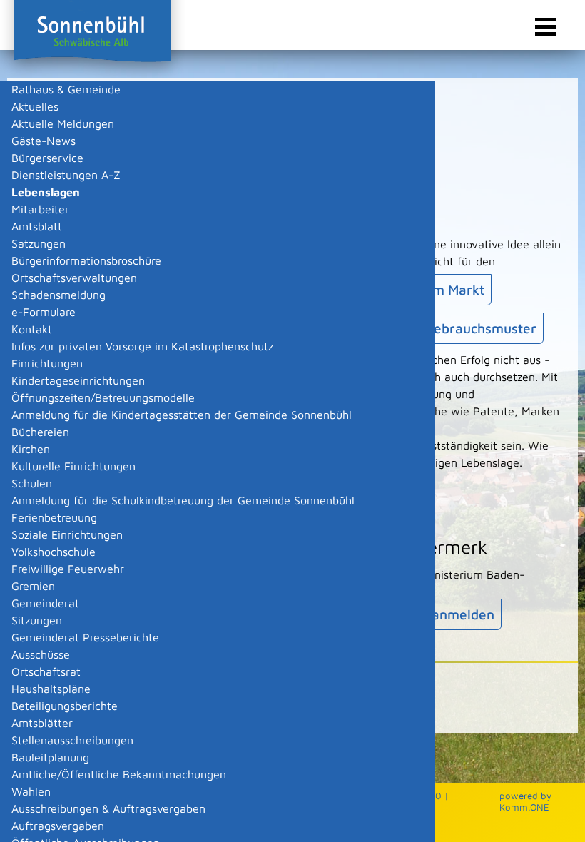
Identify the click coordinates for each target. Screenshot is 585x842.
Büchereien (40, 431)
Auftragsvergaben (57, 825)
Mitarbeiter (40, 209)
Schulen (31, 483)
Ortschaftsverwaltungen (74, 277)
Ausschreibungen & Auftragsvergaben (108, 808)
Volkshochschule (53, 551)
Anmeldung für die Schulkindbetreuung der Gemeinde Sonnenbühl (183, 500)
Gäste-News (43, 140)
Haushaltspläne (51, 688)
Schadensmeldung (58, 294)
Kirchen (30, 448)
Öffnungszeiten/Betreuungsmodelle (103, 397)
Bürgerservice (47, 157)
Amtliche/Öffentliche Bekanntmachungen (118, 774)
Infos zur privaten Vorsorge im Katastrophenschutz (142, 346)
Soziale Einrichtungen (67, 534)
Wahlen (31, 791)
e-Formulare (43, 311)
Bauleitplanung (50, 757)
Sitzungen (36, 620)
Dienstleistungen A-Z (66, 174)
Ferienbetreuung (54, 517)
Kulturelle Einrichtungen (73, 466)
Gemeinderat (45, 603)
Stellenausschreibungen (72, 740)
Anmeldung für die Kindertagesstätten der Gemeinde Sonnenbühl (181, 414)
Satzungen (38, 243)
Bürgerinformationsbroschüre (86, 260)
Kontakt (31, 329)
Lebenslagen (45, 192)
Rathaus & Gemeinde (66, 89)
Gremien (33, 585)
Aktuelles (34, 106)
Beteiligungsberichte (64, 705)
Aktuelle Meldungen (62, 123)
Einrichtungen (47, 363)
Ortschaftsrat (46, 671)
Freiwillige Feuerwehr (67, 568)
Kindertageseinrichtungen (78, 380)
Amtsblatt (36, 226)
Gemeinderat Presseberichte (85, 637)
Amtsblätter (42, 722)
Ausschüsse (40, 654)
